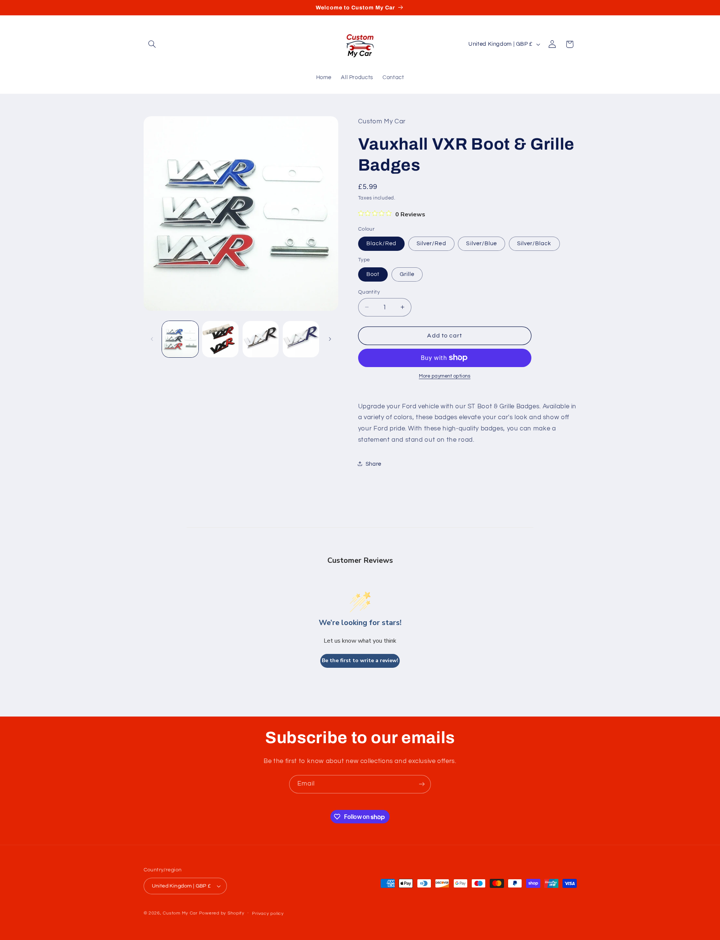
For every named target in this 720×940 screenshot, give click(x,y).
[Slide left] (152, 339)
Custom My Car (180, 913)
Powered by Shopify (221, 913)
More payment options (445, 376)
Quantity (369, 291)
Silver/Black (534, 243)
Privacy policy (268, 914)
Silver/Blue (481, 243)
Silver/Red (431, 243)
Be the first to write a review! (360, 660)
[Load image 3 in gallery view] (261, 339)
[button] (152, 44)
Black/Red (381, 243)
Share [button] (373, 463)
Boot (373, 274)
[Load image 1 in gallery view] (180, 339)
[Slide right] (330, 339)
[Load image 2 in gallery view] (220, 339)
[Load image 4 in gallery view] (301, 339)
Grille (407, 274)
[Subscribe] (421, 784)
